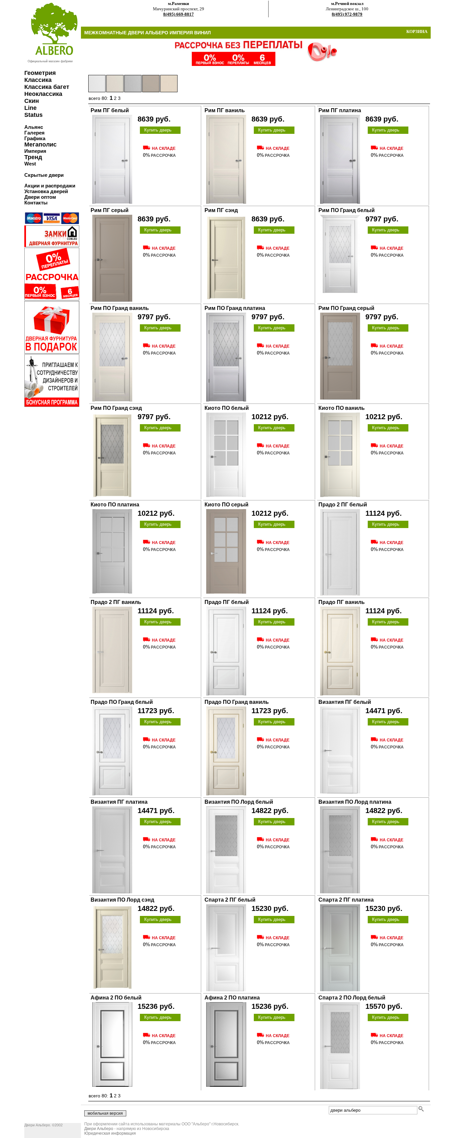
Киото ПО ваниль (341, 408)
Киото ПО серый (226, 504)
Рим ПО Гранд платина (235, 308)
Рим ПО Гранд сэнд (116, 408)
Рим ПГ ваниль (225, 110)
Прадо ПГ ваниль (341, 602)
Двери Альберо (98, 1128)
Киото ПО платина (115, 504)
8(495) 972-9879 (347, 14)
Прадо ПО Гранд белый (122, 702)
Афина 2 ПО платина (232, 997)
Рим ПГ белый (110, 110)
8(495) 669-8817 (178, 14)
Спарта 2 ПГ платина (346, 900)
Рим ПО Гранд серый (346, 308)
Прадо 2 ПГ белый (342, 504)
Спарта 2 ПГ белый (230, 900)
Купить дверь (158, 130)
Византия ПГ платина (119, 802)
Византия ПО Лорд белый (239, 802)
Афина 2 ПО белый (116, 997)
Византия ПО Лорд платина (354, 802)
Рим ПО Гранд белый (346, 210)
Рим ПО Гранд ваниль (120, 308)
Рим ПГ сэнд (221, 210)
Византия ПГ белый (344, 702)
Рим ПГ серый (110, 210)
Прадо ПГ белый (227, 602)
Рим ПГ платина (339, 110)
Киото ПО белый (227, 408)
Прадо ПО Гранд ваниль (237, 702)
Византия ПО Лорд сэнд (122, 900)
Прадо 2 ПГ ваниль (116, 602)
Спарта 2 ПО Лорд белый (351, 997)
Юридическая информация (110, 1133)
